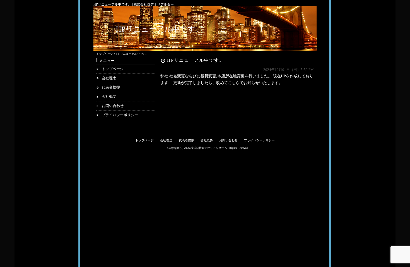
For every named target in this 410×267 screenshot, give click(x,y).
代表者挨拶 (111, 87)
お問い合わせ (113, 106)
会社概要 (109, 96)
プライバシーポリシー (120, 115)
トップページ (104, 53)
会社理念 (109, 78)
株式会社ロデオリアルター (207, 147)
